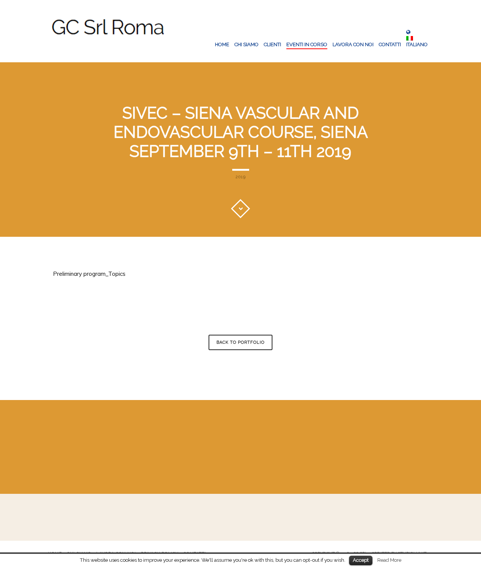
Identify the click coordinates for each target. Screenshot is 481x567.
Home (222, 44)
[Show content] (240, 209)
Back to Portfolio (240, 342)
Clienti (272, 44)
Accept (361, 560)
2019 (241, 176)
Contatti (390, 44)
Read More (389, 560)
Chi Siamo (246, 44)
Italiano (417, 44)
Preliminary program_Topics (89, 273)
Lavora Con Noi (353, 44)
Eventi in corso (306, 44)
